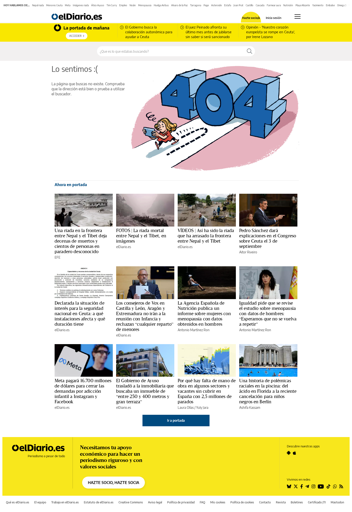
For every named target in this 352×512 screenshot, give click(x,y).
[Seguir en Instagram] (313, 486)
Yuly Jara (202, 407)
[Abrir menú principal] (298, 16)
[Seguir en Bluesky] (289, 486)
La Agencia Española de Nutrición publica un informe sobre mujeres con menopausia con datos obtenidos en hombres (204, 313)
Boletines (297, 502)
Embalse (330, 5)
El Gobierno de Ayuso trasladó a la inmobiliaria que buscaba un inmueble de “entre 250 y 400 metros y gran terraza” (145, 391)
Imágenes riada (81, 5)
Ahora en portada (71, 184)
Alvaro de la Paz (179, 5)
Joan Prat (238, 5)
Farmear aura (274, 5)
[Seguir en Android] (288, 453)
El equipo (40, 502)
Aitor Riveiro (248, 252)
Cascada (260, 5)
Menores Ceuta (54, 5)
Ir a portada (176, 420)
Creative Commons (131, 502)
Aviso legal (155, 502)
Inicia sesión (273, 18)
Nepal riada (38, 5)
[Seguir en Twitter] (296, 486)
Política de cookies (242, 502)
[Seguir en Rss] (341, 486)
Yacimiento (318, 5)
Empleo (123, 5)
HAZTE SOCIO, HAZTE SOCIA (113, 482)
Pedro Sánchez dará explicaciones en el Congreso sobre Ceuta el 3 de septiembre (267, 238)
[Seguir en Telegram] (307, 486)
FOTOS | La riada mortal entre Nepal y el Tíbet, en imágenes (141, 236)
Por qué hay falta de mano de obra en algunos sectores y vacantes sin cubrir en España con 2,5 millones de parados (207, 391)
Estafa (227, 5)
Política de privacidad (181, 502)
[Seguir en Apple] (294, 453)
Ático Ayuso (97, 5)
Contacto (265, 502)
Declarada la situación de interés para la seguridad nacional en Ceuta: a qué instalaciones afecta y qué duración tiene (80, 313)
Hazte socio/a (251, 18)
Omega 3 (341, 5)
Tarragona (195, 5)
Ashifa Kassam (249, 407)
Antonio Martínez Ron (194, 330)
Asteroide (216, 5)
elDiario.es (123, 247)
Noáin (133, 5)
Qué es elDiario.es (17, 502)
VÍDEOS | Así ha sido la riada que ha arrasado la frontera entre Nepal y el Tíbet (206, 236)
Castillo (249, 5)
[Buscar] (249, 51)
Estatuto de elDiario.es (99, 502)
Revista (281, 502)
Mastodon (337, 502)
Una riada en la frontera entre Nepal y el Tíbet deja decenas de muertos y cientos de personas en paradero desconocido (81, 241)
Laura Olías (186, 407)
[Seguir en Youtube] (321, 486)
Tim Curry (112, 5)
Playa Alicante (302, 5)
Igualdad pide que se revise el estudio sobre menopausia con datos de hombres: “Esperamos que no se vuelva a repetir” (267, 313)
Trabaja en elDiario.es (65, 502)
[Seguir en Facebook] (301, 486)
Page (206, 5)
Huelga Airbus (161, 5)
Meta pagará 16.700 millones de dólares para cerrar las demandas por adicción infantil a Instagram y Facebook (83, 391)
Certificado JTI (317, 502)
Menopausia (144, 5)
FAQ (202, 502)
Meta (67, 5)
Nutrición (288, 5)
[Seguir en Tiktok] (328, 486)
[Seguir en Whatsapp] (335, 486)
